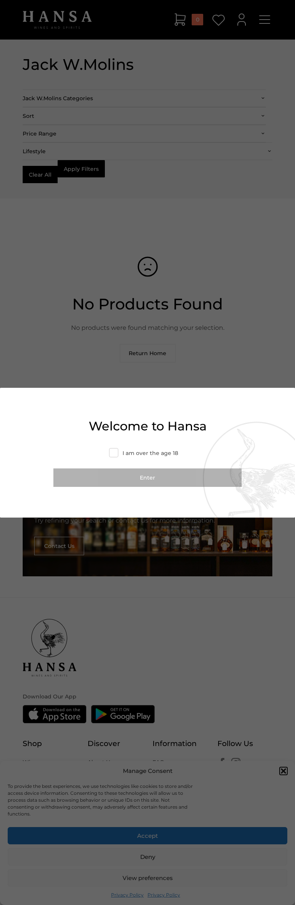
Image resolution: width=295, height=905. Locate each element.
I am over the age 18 (150, 453)
